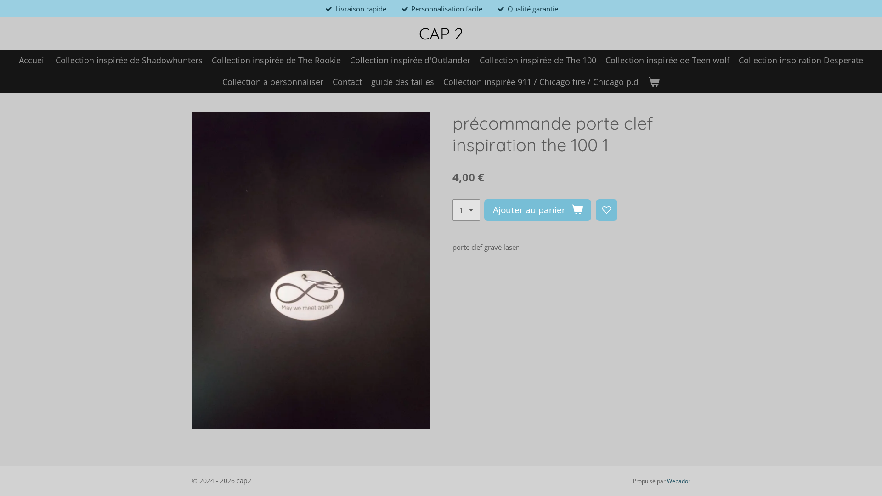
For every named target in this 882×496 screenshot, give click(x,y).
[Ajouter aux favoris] (606, 210)
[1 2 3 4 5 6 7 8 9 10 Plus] (466, 210)
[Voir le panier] (653, 82)
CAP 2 (441, 33)
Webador (678, 481)
